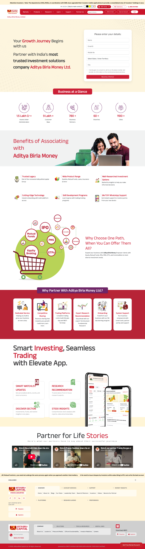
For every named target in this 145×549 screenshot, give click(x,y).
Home (40, 493)
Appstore (20, 515)
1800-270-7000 (134, 7)
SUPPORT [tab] (92, 488)
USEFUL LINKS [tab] (99, 526)
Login (134, 11)
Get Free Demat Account (131, 545)
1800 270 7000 (19, 538)
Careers (96, 531)
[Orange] (95, 6)
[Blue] (92, 6)
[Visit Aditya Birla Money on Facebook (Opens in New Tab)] (10, 498)
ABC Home (104, 7)
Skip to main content (75, 6)
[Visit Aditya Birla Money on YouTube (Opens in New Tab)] (24, 498)
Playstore (20, 509)
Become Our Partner (110, 493)
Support (68, 12)
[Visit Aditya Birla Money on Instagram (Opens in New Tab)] (14, 498)
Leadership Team (69, 493)
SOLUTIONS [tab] (60, 526)
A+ (61, 6)
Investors (93, 493)
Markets (26, 12)
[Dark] (87, 6)
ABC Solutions (118, 7)
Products (37, 12)
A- (66, 6)
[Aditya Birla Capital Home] (18, 527)
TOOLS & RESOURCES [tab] (82, 526)
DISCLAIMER (12, 480)
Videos (100, 493)
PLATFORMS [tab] (42, 500)
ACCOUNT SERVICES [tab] (70, 488)
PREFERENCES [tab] (94, 500)
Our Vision (59, 493)
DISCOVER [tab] (41, 488)
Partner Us (80, 12)
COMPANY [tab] (40, 526)
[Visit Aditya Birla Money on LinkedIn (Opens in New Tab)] (19, 498)
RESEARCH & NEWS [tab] (70, 500)
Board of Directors (82, 493)
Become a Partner (107, 77)
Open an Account (123, 11)
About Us (46, 493)
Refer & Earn (110, 11)
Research (48, 12)
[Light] (85, 6)
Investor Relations (86, 531)
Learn (59, 12)
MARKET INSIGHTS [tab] (121, 488)
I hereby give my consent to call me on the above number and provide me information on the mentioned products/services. (107, 71)
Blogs (52, 493)
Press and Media (58, 531)
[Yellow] (90, 6)
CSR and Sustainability (72, 531)
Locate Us (48, 531)
